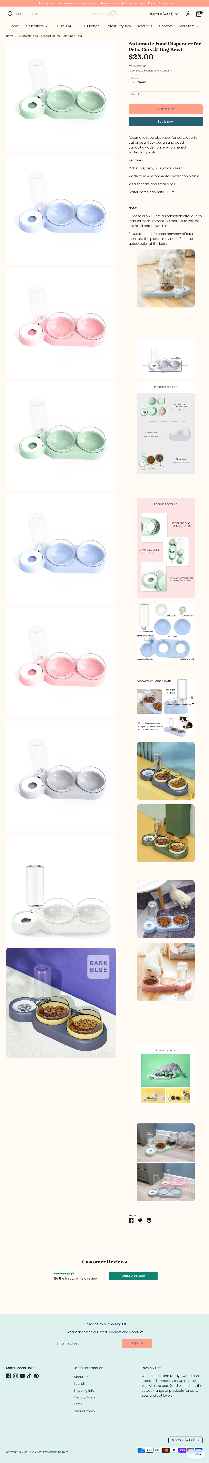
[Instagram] (15, 1376)
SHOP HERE (64, 26)
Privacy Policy (85, 1397)
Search (79, 1383)
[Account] (188, 14)
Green (141, 82)
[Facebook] (8, 1376)
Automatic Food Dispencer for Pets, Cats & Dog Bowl (50, 36)
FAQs (78, 1404)
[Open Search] (10, 14)
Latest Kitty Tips (119, 26)
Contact (165, 26)
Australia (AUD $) (161, 14)
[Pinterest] (36, 1376)
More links (187, 26)
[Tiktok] (29, 1376)
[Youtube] (22, 1376)
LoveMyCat (139, 66)
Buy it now (166, 121)
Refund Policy (84, 1411)
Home (14, 26)
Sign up (137, 1343)
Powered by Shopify (55, 1452)
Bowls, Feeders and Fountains (154, 70)
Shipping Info (84, 1390)
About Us (145, 26)
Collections (35, 26)
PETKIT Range (89, 26)
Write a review (133, 1276)
